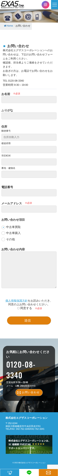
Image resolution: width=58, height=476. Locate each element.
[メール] (48, 472)
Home (9, 25)
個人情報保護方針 (16, 300)
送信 (27, 320)
